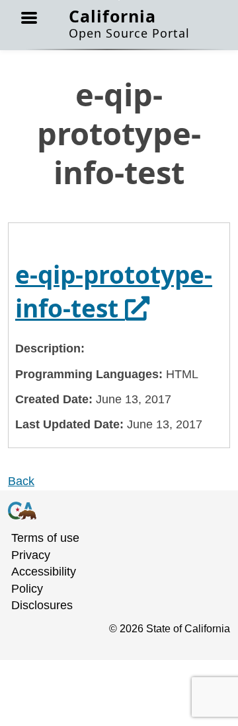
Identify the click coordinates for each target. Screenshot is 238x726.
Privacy (30, 555)
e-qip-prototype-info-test (113, 291)
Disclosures (42, 605)
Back (21, 481)
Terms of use (45, 537)
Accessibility (43, 571)
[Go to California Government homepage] (111, 510)
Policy (27, 588)
